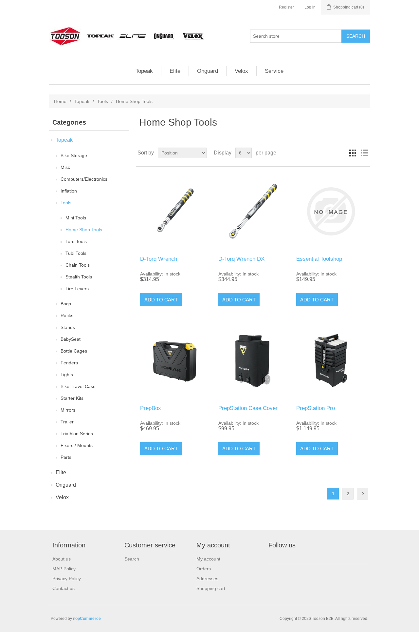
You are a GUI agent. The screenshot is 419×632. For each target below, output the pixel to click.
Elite (175, 71)
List (364, 153)
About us (61, 558)
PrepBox (150, 408)
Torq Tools (76, 241)
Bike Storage (74, 155)
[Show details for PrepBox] (174, 360)
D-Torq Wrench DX (241, 259)
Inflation (69, 191)
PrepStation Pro (315, 408)
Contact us (63, 588)
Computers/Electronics (84, 179)
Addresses (207, 578)
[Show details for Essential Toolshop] (331, 211)
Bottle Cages (74, 351)
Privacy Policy (66, 578)
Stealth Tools (78, 276)
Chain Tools (77, 265)
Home (60, 101)
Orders (203, 568)
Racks (67, 315)
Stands (68, 327)
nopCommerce (87, 618)
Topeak (144, 71)
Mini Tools (75, 217)
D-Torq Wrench (158, 259)
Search (131, 558)
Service (274, 71)
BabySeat (71, 339)
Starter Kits (72, 398)
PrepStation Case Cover (248, 408)
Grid (352, 153)
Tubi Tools (75, 253)
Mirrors (68, 410)
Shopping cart (210, 588)
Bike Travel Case (78, 386)
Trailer (67, 421)
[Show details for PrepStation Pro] (331, 360)
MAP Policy (64, 568)
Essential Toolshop (319, 259)
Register (286, 7)
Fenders (69, 362)
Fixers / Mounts (77, 445)
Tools (102, 101)
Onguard (207, 71)
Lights (67, 374)
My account (208, 558)
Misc (65, 167)
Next (362, 493)
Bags (66, 303)
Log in (310, 7)
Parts (66, 457)
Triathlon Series (77, 433)
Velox (241, 71)
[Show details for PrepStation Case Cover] (253, 360)
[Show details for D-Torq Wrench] (174, 211)
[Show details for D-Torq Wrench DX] (253, 211)
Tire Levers (77, 288)
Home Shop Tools (83, 229)
